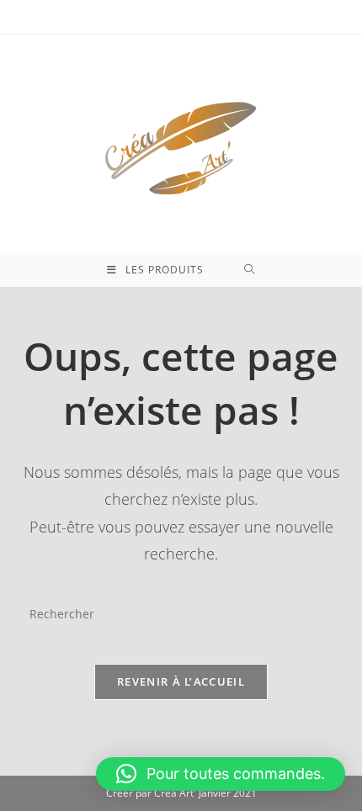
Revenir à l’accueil (181, 681)
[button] (220, 774)
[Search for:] (250, 270)
